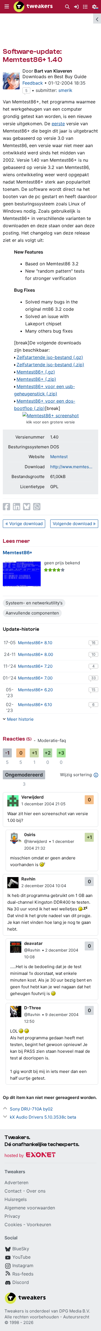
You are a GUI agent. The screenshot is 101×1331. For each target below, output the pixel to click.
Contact (13, 1191)
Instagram (22, 1265)
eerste (58, 123)
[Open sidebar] (97, 18)
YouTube (21, 1257)
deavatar (33, 943)
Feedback (32, 83)
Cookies (13, 1224)
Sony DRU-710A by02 (31, 1109)
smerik (65, 90)
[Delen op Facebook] (6, 506)
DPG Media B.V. (74, 1311)
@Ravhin (32, 950)
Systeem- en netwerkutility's (34, 603)
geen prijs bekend (62, 562)
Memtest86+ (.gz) (36, 372)
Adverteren (16, 1182)
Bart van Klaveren (53, 71)
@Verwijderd (35, 841)
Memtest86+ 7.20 (35, 666)
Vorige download (26, 523)
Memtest (59, 456)
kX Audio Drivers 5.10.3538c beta (43, 1117)
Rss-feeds (22, 1274)
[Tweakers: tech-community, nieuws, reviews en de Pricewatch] (33, 6)
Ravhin (28, 879)
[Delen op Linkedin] (16, 506)
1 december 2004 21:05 (43, 803)
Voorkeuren (39, 1224)
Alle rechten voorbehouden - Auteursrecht (46, 1317)
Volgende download (72, 523)
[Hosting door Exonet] (30, 1155)
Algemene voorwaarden (29, 1208)
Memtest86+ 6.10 (35, 704)
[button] (6, 6)
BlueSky (20, 1248)
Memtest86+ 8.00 (35, 654)
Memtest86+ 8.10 (35, 642)
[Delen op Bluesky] (26, 506)
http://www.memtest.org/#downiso (71, 466)
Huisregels (15, 1199)
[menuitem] (67, 6)
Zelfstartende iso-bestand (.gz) (50, 357)
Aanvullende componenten (32, 613)
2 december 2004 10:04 (43, 885)
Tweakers (14, 1311)
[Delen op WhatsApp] (36, 506)
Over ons (35, 1191)
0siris (29, 834)
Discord (20, 1282)
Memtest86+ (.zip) (36, 379)
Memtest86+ (17, 552)
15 (93, 689)
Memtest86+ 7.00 (35, 678)
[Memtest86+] (22, 574)
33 (93, 678)
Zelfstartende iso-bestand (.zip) (50, 364)
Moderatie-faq (52, 740)
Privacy (12, 1216)
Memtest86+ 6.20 (35, 689)
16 (93, 642)
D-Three (32, 1007)
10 (93, 654)
